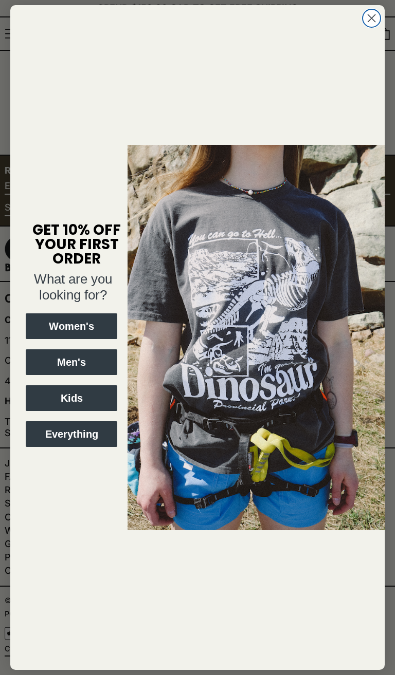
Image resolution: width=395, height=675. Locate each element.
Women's (71, 326)
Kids (72, 398)
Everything (71, 434)
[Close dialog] (372, 18)
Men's (71, 362)
